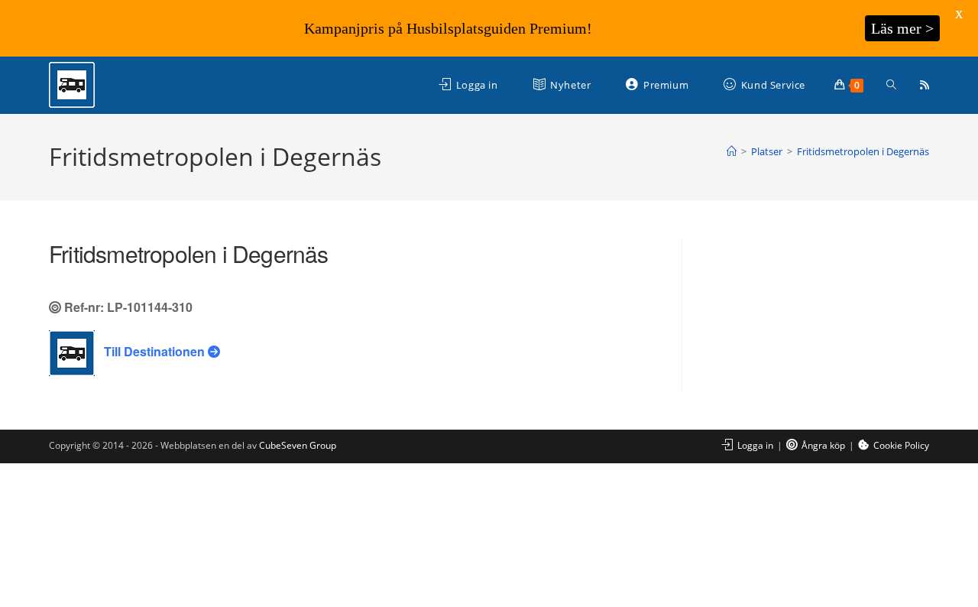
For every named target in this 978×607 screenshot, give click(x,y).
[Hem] (732, 151)
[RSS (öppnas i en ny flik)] (924, 85)
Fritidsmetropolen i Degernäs (863, 151)
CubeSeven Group (297, 445)
